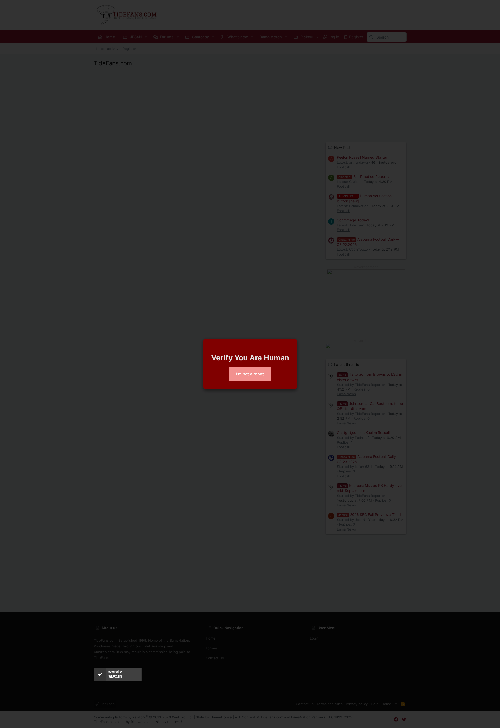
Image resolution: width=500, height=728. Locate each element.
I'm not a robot (250, 374)
